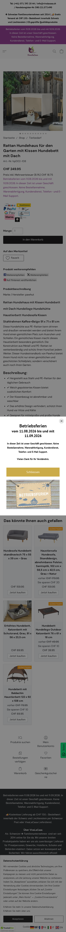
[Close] (61, 421)
